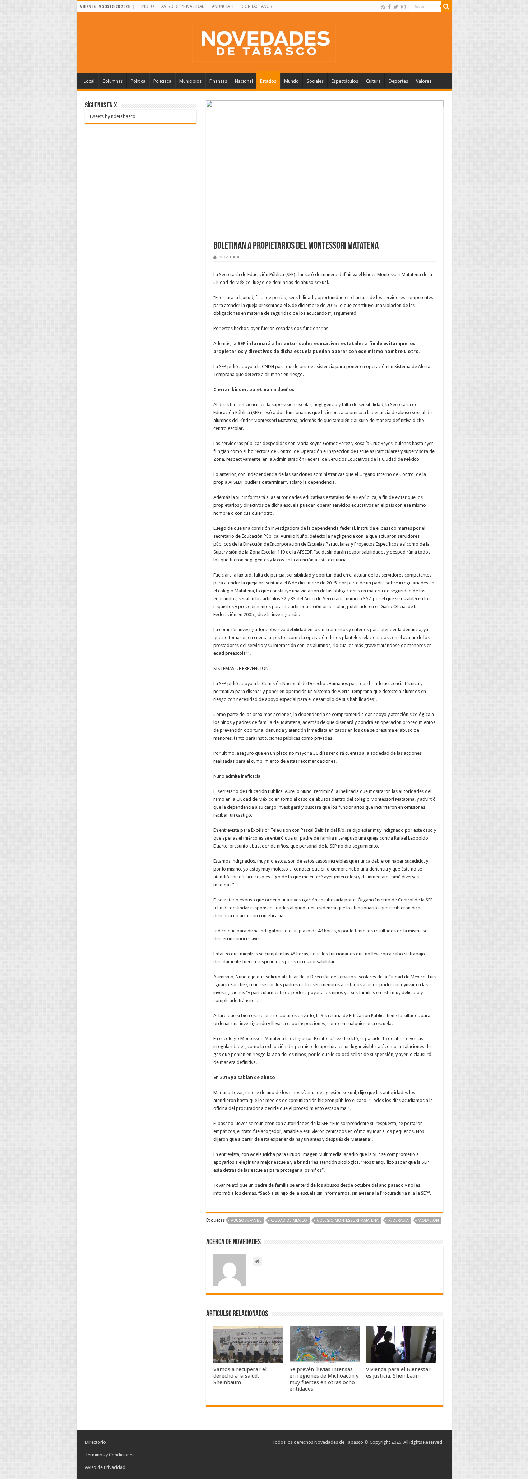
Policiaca (162, 81)
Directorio (95, 1442)
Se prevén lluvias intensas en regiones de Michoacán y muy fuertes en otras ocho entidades (324, 1379)
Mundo (291, 81)
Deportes (398, 81)
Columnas (112, 81)
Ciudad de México (289, 1220)
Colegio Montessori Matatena (348, 1220)
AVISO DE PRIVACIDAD (183, 6)
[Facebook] (389, 7)
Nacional (244, 81)
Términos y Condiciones (109, 1454)
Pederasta (398, 1220)
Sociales (315, 81)
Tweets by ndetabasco (112, 116)
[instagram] (403, 7)
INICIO (147, 6)
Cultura (373, 81)
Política (138, 81)
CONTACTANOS (257, 6)
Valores (423, 81)
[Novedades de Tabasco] (264, 41)
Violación (428, 1220)
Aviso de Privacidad (105, 1467)
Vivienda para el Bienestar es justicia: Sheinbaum (398, 1372)
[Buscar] (446, 6)
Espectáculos (345, 81)
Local (89, 81)
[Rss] (383, 7)
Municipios (190, 81)
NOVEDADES (230, 257)
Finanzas (218, 81)
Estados (268, 81)
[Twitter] (396, 7)
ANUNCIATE (223, 6)
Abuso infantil (246, 1220)
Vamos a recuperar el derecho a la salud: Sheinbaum (240, 1376)
